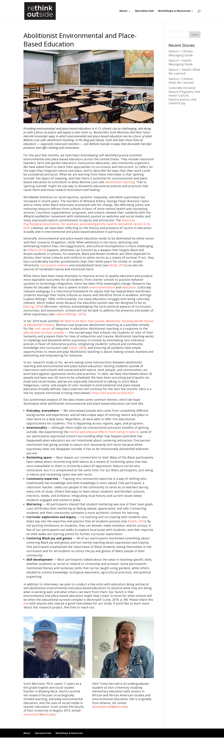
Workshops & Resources (174, 11)
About (123, 11)
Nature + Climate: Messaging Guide (181, 53)
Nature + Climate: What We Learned (181, 80)
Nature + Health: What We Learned (184, 71)
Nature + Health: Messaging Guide (181, 62)
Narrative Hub (144, 11)
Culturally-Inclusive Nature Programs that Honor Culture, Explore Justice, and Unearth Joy (184, 95)
